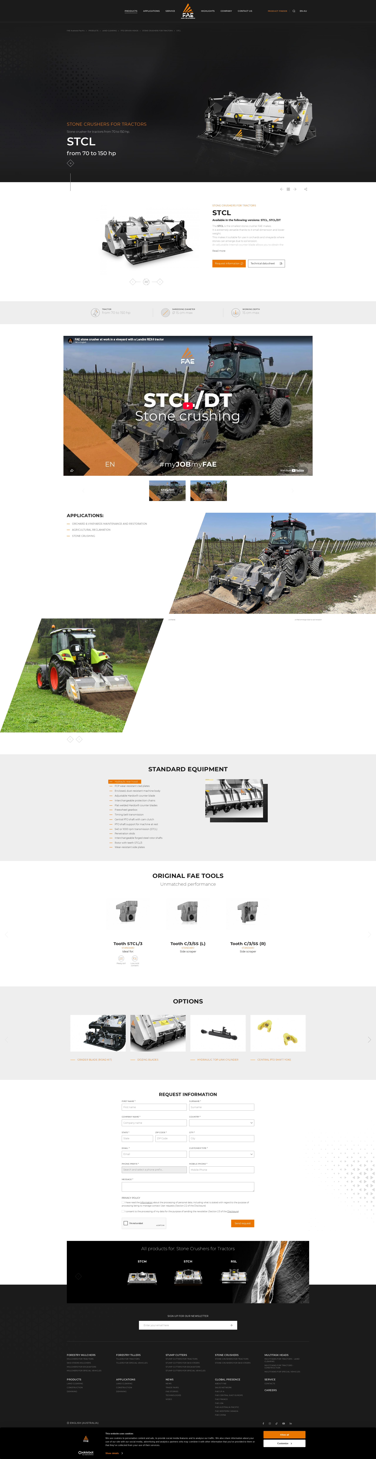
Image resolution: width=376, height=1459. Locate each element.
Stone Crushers (227, 1355)
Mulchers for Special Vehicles (84, 1371)
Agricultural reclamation (91, 529)
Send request (243, 1223)
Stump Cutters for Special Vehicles (185, 1371)
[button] (132, 282)
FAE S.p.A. (220, 1391)
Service (270, 1379)
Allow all (284, 1434)
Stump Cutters (176, 1355)
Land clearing (110, 31)
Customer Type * (198, 1148)
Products (94, 31)
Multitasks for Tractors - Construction (279, 1366)
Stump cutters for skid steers (183, 1363)
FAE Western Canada (226, 1411)
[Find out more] (71, 163)
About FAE (220, 1383)
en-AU (303, 11)
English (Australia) (84, 1423)
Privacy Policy (131, 1198)
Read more (218, 250)
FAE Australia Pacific (76, 31)
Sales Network (223, 1387)
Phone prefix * (130, 1164)
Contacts (270, 1383)
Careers (271, 1390)
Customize (282, 1443)
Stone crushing (83, 536)
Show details (112, 1453)
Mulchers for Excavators (81, 1367)
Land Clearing (124, 1383)
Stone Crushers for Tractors (157, 31)
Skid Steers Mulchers (79, 1363)
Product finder (277, 11)
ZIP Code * (161, 1132)
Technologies (173, 1395)
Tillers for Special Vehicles (131, 1363)
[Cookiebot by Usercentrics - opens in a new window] (86, 1453)
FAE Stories (172, 1391)
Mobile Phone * (198, 1164)
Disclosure (232, 1211)
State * (125, 1132)
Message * (127, 1179)
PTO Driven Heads (130, 31)
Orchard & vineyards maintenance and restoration (109, 523)
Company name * (131, 1117)
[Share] (305, 189)
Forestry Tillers (128, 1355)
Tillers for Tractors (128, 1359)
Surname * (195, 1101)
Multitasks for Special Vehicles (282, 1372)
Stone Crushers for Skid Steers (232, 1363)
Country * (195, 1117)
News (170, 1379)
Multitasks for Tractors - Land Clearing (282, 1360)
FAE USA (219, 1403)
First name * (129, 1101)
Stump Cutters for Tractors (182, 1359)
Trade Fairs (172, 1387)
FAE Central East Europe (229, 1395)
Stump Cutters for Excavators (183, 1367)
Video (169, 1399)
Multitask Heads (277, 1355)
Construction (75, 1387)
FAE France (221, 1399)
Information (146, 1202)
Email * (126, 1148)
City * (192, 1132)
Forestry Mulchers (81, 1355)
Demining (72, 1391)
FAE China (220, 1415)
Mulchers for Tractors (80, 1359)
